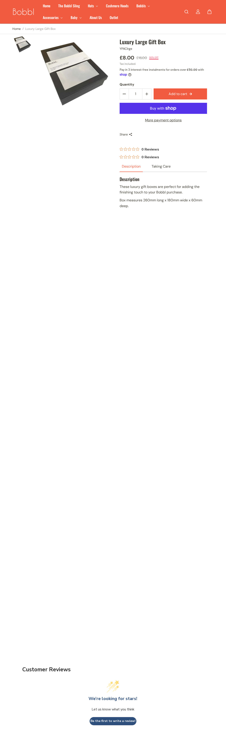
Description (131, 166)
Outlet (114, 17)
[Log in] (198, 12)
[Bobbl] (23, 11)
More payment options (163, 120)
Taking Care (161, 166)
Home (46, 5)
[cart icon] (209, 12)
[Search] (186, 12)
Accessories (51, 17)
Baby (74, 17)
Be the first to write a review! (113, 721)
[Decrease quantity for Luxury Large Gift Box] (124, 93)
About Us (96, 17)
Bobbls (141, 5)
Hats (91, 5)
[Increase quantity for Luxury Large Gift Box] (146, 93)
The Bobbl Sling (69, 5)
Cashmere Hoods (117, 5)
